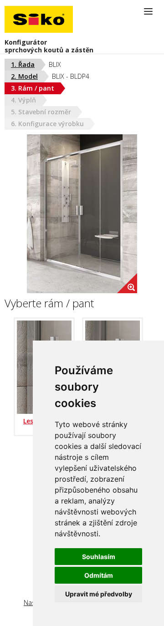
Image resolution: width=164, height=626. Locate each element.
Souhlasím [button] (98, 556)
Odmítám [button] (98, 575)
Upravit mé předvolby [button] (98, 594)
